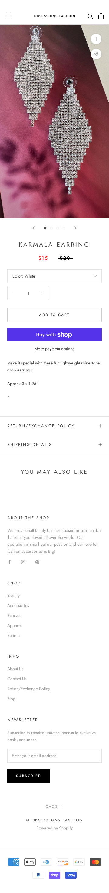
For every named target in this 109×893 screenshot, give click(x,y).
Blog (11, 699)
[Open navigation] (8, 16)
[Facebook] (9, 561)
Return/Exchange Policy (40, 426)
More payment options (54, 349)
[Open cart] (101, 16)
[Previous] (34, 227)
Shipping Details (29, 444)
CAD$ (52, 806)
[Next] (75, 227)
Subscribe (28, 776)
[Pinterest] (37, 561)
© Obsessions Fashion (54, 820)
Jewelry (13, 595)
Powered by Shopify (54, 828)
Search (13, 635)
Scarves (14, 615)
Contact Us (17, 679)
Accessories (18, 605)
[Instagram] (23, 561)
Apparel (14, 625)
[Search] (90, 15)
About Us (15, 669)
